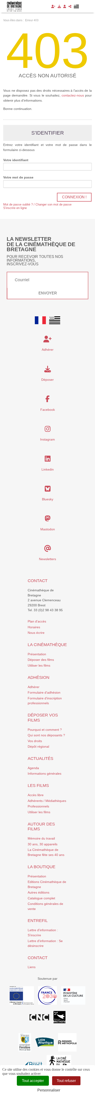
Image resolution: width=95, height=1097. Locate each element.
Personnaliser (48, 1090)
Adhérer (33, 687)
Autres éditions (38, 892)
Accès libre (36, 795)
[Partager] (70, 6)
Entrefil (38, 920)
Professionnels (38, 806)
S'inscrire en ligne (15, 208)
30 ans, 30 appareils (42, 844)
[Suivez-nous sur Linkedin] (47, 460)
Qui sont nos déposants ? (46, 735)
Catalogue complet (41, 898)
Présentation (37, 654)
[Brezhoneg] (76, 6)
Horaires (34, 627)
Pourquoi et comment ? (45, 729)
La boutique (41, 866)
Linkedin (48, 469)
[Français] (40, 320)
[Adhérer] (53, 6)
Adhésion (38, 677)
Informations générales (44, 773)
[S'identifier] (64, 6)
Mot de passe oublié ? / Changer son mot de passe (37, 204)
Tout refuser (66, 1081)
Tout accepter (33, 1081)
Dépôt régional (38, 746)
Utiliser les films (39, 665)
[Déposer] (59, 6)
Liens (32, 967)
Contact (38, 580)
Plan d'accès (37, 621)
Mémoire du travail (41, 838)
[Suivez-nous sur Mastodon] (47, 520)
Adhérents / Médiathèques (47, 801)
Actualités (40, 758)
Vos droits (35, 741)
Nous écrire (36, 633)
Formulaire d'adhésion (44, 692)
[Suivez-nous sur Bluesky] (47, 490)
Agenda (33, 768)
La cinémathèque (47, 644)
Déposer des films (41, 660)
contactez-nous (73, 95)
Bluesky (47, 499)
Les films (38, 785)
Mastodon (47, 529)
